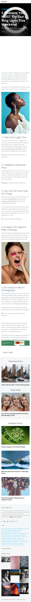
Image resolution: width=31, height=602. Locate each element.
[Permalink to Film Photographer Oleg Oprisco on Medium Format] (15, 495)
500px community (11, 541)
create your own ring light (8, 201)
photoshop (20, 538)
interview (23, 545)
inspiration (4, 528)
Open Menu (6, 1)
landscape (4, 538)
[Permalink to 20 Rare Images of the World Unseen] (15, 444)
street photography (15, 543)
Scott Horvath (5, 297)
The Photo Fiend (10, 199)
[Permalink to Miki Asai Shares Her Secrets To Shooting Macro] (15, 469)
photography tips (22, 533)
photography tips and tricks (7, 533)
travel (19, 536)
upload (7, 339)
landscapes (24, 535)
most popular (5, 545)
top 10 (18, 541)
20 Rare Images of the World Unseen (13, 447)
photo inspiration (16, 540)
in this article (20, 297)
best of (16, 533)
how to (13, 531)
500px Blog (13, 28)
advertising (14, 538)
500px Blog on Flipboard (16, 516)
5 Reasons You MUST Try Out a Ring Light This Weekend (14, 18)
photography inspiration (7, 540)
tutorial (3, 535)
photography (8, 530)
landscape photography (17, 530)
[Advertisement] (15, 55)
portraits (18, 531)
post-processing (24, 541)
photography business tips (14, 545)
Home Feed (5, 9)
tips (28, 533)
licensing (26, 528)
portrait (15, 536)
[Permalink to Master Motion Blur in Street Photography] (15, 382)
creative (23, 540)
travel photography (16, 535)
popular (21, 543)
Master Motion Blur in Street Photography (15, 385)
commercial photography (7, 536)
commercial (8, 535)
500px (3, 530)
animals (3, 543)
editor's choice (25, 536)
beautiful (9, 538)
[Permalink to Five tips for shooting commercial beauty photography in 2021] (15, 411)
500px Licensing (20, 528)
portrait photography (6, 531)
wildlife (7, 543)
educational (4, 541)
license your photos (12, 528)
